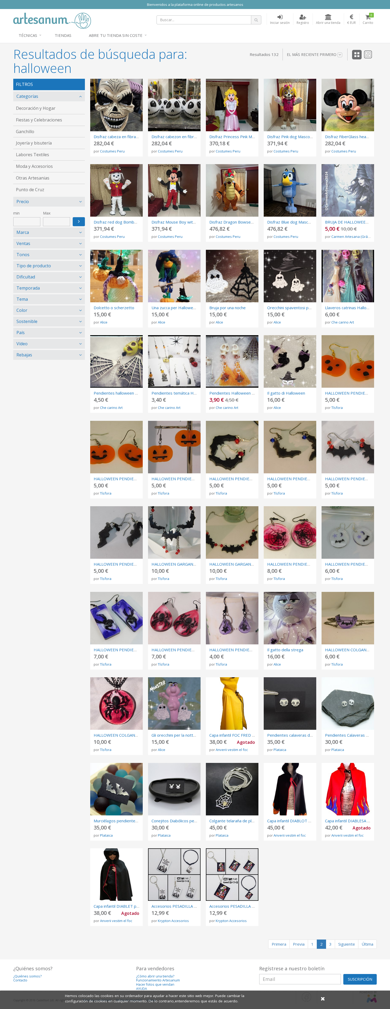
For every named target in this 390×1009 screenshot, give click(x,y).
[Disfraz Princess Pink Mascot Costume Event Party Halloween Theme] (232, 105)
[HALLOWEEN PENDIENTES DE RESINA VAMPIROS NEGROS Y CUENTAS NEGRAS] (116, 532)
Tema (22, 299)
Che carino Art (342, 322)
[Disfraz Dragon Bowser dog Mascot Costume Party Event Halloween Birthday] (232, 190)
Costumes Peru (112, 151)
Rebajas (24, 355)
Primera (279, 944)
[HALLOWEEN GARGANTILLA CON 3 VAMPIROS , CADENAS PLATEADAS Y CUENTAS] (174, 532)
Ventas (23, 243)
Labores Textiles (32, 155)
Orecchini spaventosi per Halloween (300, 307)
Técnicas (28, 35)
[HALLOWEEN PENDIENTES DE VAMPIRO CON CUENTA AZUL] (290, 447)
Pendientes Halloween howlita (237, 393)
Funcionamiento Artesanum (158, 980)
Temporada (28, 288)
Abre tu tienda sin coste (115, 35)
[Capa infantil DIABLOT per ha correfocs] (290, 789)
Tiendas (63, 35)
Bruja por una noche (227, 307)
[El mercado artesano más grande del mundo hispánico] (52, 20)
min (16, 213)
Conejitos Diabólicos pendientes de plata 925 (192, 820)
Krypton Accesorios (173, 920)
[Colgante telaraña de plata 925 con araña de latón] (232, 789)
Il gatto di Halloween (286, 393)
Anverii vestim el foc (232, 749)
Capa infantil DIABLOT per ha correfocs (303, 820)
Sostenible (26, 321)
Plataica (280, 749)
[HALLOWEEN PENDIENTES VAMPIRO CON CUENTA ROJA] (232, 447)
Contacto (20, 980)
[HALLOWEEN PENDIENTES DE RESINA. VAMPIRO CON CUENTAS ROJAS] (348, 447)
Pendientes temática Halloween (180, 393)
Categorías (27, 96)
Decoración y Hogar (35, 108)
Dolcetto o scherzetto (114, 307)
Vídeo (22, 344)
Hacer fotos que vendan (155, 984)
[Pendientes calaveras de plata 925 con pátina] (290, 703)
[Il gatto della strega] (290, 618)
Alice (103, 322)
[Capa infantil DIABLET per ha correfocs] (116, 874)
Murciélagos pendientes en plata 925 (127, 820)
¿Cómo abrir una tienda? (155, 976)
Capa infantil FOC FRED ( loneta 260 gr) (244, 735)
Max (46, 213)
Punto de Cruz (30, 190)
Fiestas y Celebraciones (39, 120)
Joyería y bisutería (34, 143)
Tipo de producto (33, 266)
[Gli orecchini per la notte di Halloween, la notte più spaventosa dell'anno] (174, 703)
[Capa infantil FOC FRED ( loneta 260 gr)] (232, 703)
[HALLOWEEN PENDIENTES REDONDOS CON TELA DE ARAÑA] (290, 532)
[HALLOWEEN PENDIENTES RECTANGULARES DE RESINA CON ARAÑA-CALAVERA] (116, 618)
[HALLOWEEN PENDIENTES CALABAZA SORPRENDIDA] (348, 361)
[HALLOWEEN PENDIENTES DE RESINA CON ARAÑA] (174, 618)
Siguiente (346, 944)
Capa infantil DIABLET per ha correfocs (129, 906)
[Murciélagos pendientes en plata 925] (116, 789)
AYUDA (141, 988)
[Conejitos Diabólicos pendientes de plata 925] (174, 789)
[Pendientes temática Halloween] (174, 361)
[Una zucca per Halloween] (174, 276)
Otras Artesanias (32, 178)
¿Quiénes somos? (27, 976)
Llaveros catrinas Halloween (350, 307)
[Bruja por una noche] (232, 276)
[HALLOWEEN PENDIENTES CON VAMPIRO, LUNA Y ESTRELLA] (348, 532)
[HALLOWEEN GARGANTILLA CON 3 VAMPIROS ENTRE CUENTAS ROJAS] (232, 532)
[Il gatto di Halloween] (290, 361)
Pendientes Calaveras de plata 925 (357, 735)
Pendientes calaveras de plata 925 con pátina (308, 735)
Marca (22, 232)
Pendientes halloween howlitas (122, 393)
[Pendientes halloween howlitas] (116, 361)
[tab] (49, 96)
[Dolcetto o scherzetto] (116, 276)
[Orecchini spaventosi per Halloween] (290, 276)
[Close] (323, 998)
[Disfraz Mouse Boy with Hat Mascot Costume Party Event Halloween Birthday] (174, 190)
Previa (299, 944)
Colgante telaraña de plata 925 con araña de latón (254, 820)
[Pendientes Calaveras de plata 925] (348, 703)
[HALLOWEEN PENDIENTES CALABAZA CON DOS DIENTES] (174, 447)
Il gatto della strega (285, 649)
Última (367, 944)
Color (21, 310)
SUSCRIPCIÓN (360, 979)
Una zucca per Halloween (174, 307)
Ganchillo (25, 131)
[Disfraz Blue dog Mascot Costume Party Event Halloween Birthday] (290, 190)
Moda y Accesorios (34, 166)
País (20, 332)
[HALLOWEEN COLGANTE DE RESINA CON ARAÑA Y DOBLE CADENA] (116, 703)
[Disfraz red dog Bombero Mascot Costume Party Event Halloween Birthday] (116, 190)
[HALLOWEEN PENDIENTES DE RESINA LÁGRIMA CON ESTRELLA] (232, 618)
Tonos (22, 254)
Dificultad (25, 277)
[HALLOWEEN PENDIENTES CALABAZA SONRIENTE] (116, 447)
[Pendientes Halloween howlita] (232, 361)
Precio (22, 201)
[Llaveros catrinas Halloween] (348, 276)
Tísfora (337, 407)
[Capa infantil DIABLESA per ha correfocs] (348, 789)
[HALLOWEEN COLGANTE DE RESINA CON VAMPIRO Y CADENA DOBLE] (348, 618)
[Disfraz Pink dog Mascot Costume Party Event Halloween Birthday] (290, 105)
